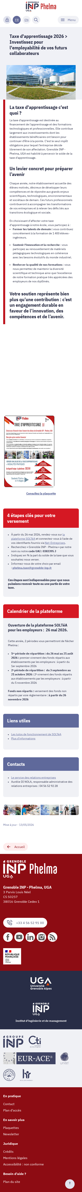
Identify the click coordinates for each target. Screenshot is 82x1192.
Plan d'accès (12, 1110)
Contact (9, 1104)
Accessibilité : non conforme (23, 1164)
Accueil (19, 847)
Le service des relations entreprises (33, 777)
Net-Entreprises (55, 543)
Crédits (8, 1152)
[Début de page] (71, 1184)
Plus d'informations (23, 738)
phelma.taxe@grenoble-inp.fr (32, 568)
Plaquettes (11, 1128)
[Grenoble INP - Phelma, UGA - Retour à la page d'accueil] (41, 7)
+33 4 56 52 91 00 (30, 923)
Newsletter (11, 1134)
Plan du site (11, 1182)
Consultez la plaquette (41, 493)
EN (26, 20)
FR (17, 20)
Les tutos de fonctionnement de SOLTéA (36, 734)
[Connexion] (7, 20)
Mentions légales (15, 1158)
